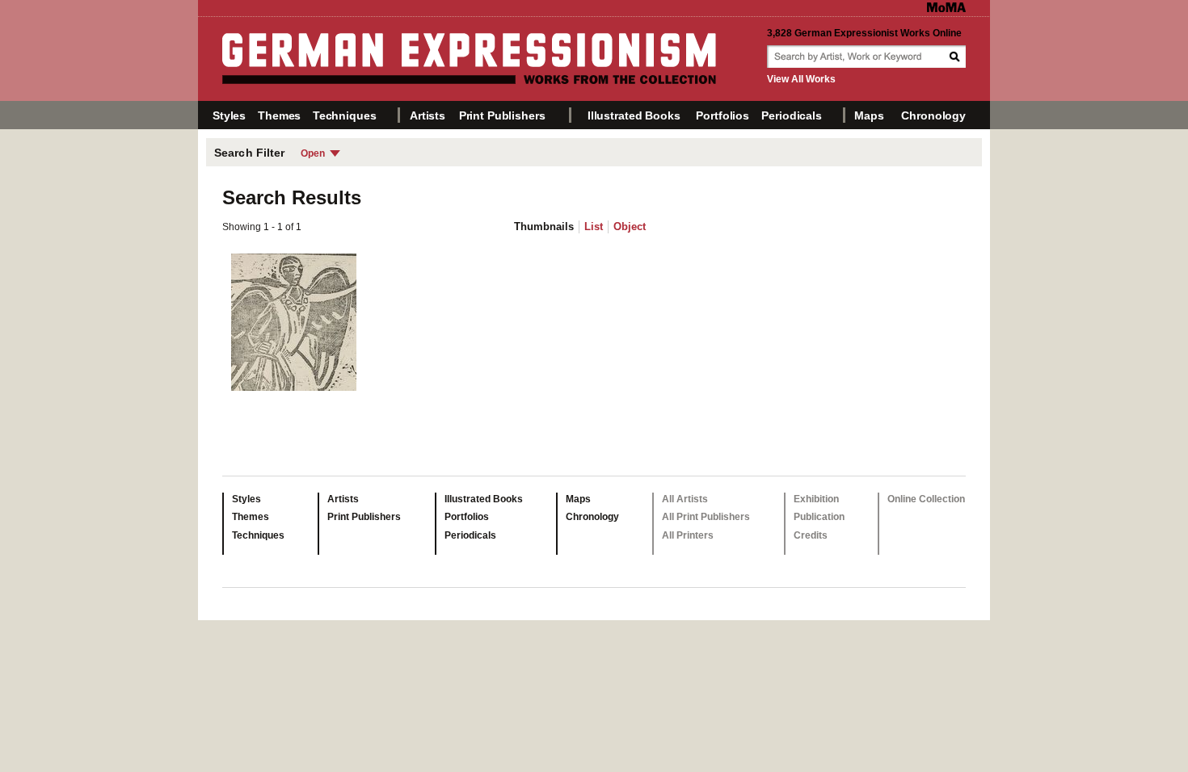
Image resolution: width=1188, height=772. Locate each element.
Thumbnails (544, 226)
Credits (811, 535)
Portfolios (722, 115)
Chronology (933, 115)
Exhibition (816, 499)
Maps (868, 115)
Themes (279, 115)
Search (956, 56)
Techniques (345, 115)
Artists (427, 115)
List (593, 226)
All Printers (688, 535)
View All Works (801, 79)
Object (629, 226)
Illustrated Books (634, 115)
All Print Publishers (706, 516)
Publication (819, 516)
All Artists (685, 499)
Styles (229, 115)
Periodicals (791, 115)
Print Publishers (502, 115)
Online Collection (926, 499)
